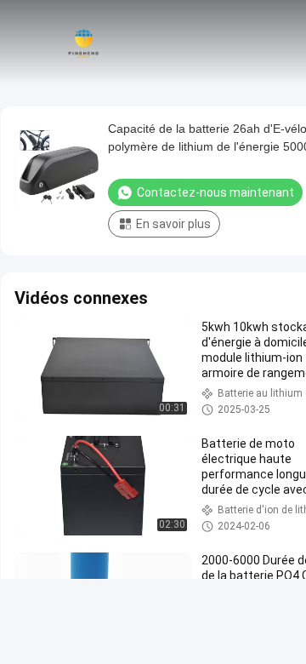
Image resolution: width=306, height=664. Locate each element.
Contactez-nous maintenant (215, 192)
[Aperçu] (83, 42)
